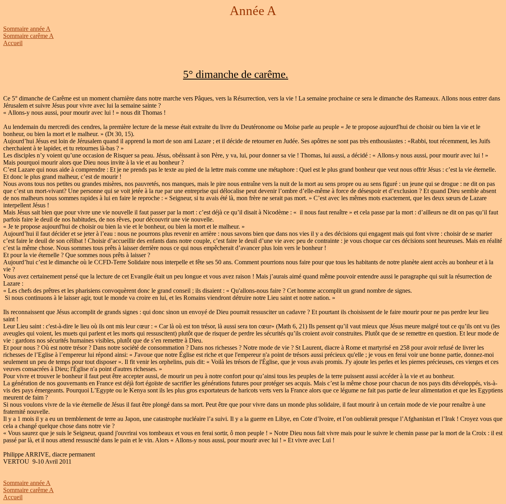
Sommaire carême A (28, 35)
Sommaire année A (27, 28)
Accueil (13, 43)
